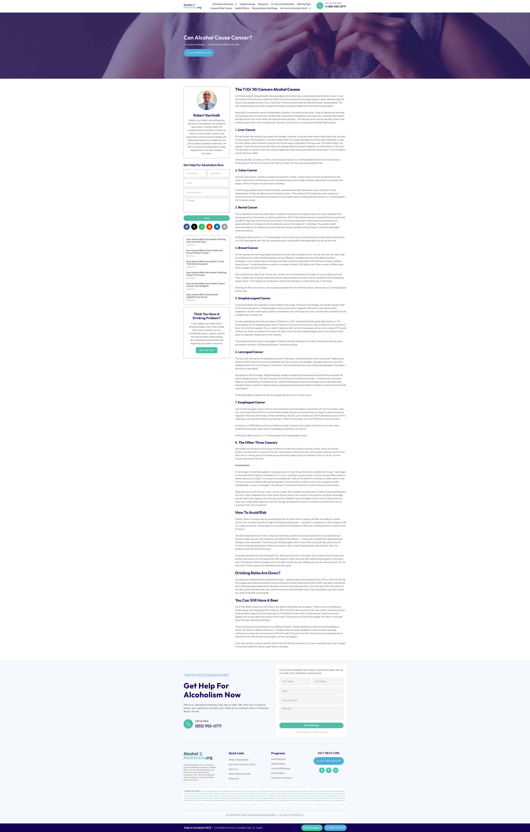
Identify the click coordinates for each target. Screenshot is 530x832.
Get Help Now (206, 350)
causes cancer (305, 475)
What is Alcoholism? (238, 759)
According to (241, 257)
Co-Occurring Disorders (282, 4)
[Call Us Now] (188, 724)
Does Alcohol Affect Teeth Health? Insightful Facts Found (202, 295)
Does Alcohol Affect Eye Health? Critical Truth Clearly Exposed (205, 262)
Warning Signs (304, 4)
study (313, 96)
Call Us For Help (333, 3)
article (272, 217)
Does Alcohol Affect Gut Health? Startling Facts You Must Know (206, 240)
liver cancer (243, 139)
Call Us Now (201, 721)
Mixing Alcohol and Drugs (264, 8)
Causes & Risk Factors (221, 8)
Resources (263, 4)
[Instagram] (335, 770)
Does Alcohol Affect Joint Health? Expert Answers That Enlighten (205, 284)
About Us (233, 769)
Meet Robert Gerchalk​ (239, 774)
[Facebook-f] (322, 770)
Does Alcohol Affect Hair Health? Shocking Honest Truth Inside (206, 273)
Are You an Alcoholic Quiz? (293, 8)
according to (277, 485)
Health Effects (242, 8)
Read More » (191, 245)
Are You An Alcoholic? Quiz (242, 764)
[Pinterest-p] (329, 770)
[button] (187, 227)
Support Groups (247, 4)
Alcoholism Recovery (223, 4)
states (330, 274)
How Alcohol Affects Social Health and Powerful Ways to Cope (204, 251)
